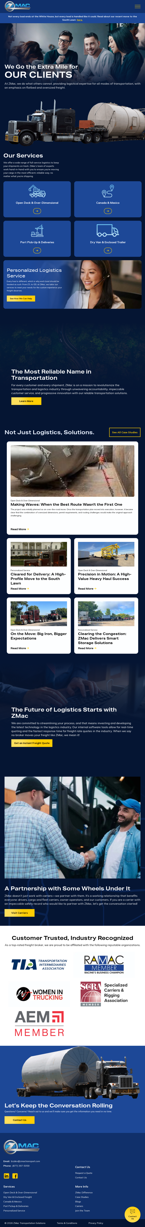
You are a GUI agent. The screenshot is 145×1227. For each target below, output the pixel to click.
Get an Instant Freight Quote (32, 743)
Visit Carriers (19, 912)
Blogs (78, 1201)
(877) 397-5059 (20, 1165)
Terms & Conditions (67, 1223)
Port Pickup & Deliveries (15, 1206)
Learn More (26, 401)
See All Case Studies (124, 432)
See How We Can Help (21, 298)
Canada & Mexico (12, 1201)
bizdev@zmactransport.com (25, 1161)
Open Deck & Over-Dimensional (20, 1192)
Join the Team (82, 1210)
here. (80, 19)
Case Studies (82, 1197)
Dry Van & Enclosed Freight (17, 1197)
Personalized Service (14, 1210)
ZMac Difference (84, 1192)
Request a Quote (83, 1173)
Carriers (79, 1206)
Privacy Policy (96, 1223)
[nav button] (137, 6)
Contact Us (19, 1120)
